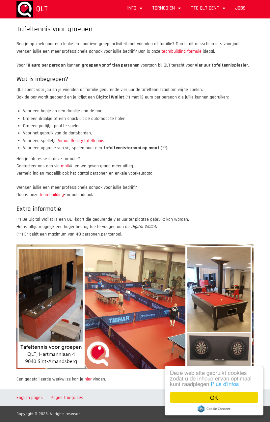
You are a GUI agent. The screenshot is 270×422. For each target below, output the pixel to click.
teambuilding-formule (182, 51)
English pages (29, 398)
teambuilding (52, 195)
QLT (42, 9)
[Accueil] (24, 9)
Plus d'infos (225, 384)
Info (135, 10)
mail (65, 166)
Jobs (240, 8)
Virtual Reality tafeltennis (81, 141)
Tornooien (167, 10)
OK (214, 397)
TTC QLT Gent (209, 10)
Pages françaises (67, 398)
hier (88, 379)
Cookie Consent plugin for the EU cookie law (214, 408)
